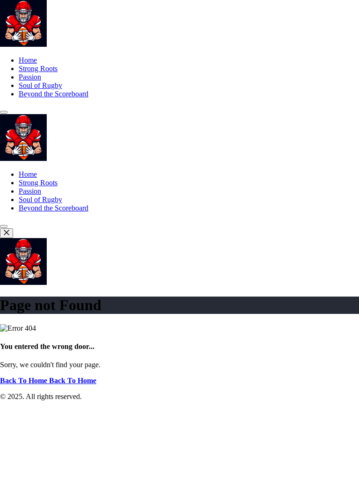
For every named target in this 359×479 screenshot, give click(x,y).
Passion (30, 77)
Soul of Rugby (40, 85)
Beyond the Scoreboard (53, 94)
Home (28, 60)
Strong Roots (38, 69)
